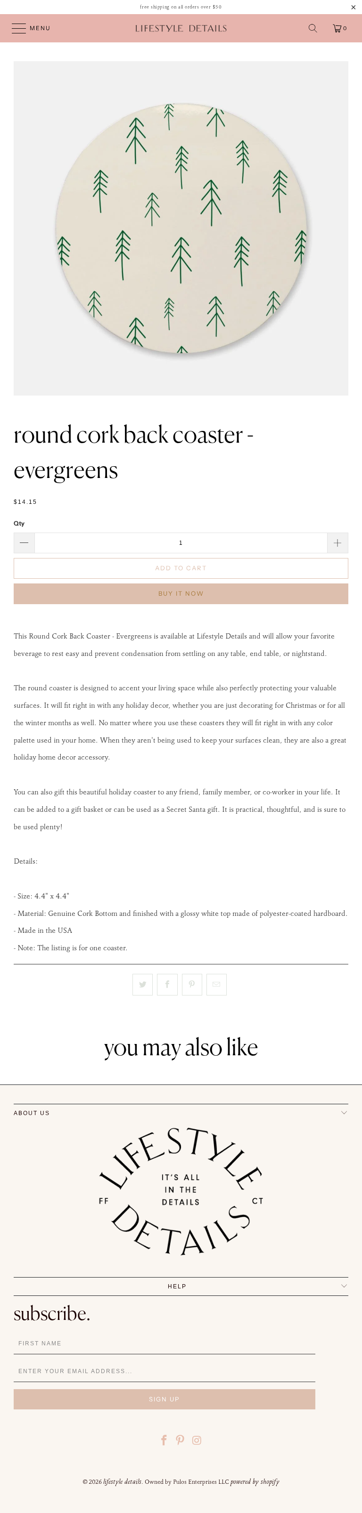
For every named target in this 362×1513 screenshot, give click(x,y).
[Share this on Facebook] (167, 984)
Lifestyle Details (122, 1481)
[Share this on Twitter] (142, 984)
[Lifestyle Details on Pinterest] (180, 1441)
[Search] (313, 28)
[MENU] (14, 28)
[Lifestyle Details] (181, 28)
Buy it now (181, 593)
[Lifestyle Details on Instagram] (197, 1441)
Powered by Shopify (255, 1481)
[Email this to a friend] (216, 984)
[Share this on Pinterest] (192, 984)
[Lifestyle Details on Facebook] (164, 1441)
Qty (19, 523)
